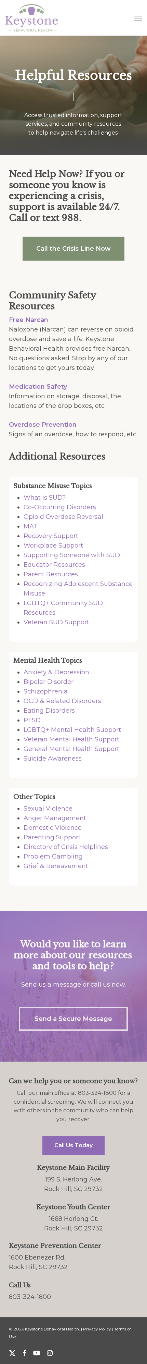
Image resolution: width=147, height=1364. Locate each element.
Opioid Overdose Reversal (63, 517)
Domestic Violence (53, 827)
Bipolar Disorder (49, 682)
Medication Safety (38, 386)
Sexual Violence (48, 808)
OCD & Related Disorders (62, 701)
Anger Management (55, 818)
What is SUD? (45, 497)
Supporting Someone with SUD (72, 555)
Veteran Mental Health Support (71, 739)
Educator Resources (54, 564)
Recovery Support (51, 536)
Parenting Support (52, 837)
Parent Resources (51, 574)
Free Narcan (28, 320)
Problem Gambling (53, 856)
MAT (31, 526)
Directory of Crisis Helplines (66, 847)
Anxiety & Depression (56, 672)
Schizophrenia (46, 691)
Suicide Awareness (53, 758)
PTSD (32, 720)
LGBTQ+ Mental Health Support (72, 730)
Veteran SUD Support (56, 622)
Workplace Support (53, 545)
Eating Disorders (49, 710)
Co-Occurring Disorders (60, 507)
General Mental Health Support (71, 749)
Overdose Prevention (43, 424)
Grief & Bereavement (56, 866)
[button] (138, 17)
